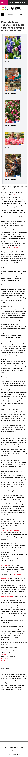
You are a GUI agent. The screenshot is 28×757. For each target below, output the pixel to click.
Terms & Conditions (14, 754)
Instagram (4, 658)
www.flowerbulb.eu (7, 596)
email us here (5, 654)
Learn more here (13, 247)
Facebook (4, 661)
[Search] (18, 14)
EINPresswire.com (17, 195)
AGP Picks (4, 2)
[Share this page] (26, 14)
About (6, 747)
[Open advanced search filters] (21, 14)
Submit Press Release (14, 751)
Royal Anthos (5, 565)
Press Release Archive (16, 747)
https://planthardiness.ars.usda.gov (11, 530)
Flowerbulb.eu (5, 578)
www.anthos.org (16, 574)
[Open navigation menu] (2, 14)
